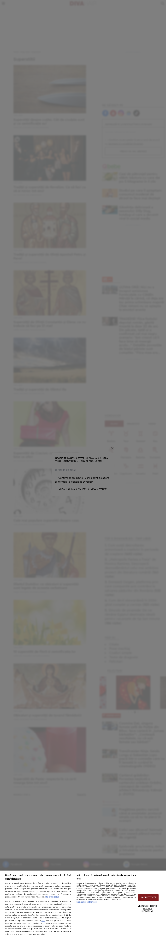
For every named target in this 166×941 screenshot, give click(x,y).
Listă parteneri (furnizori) (87, 902)
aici (43, 921)
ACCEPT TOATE (148, 898)
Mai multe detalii (52, 897)
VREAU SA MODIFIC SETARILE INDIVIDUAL (147, 908)
